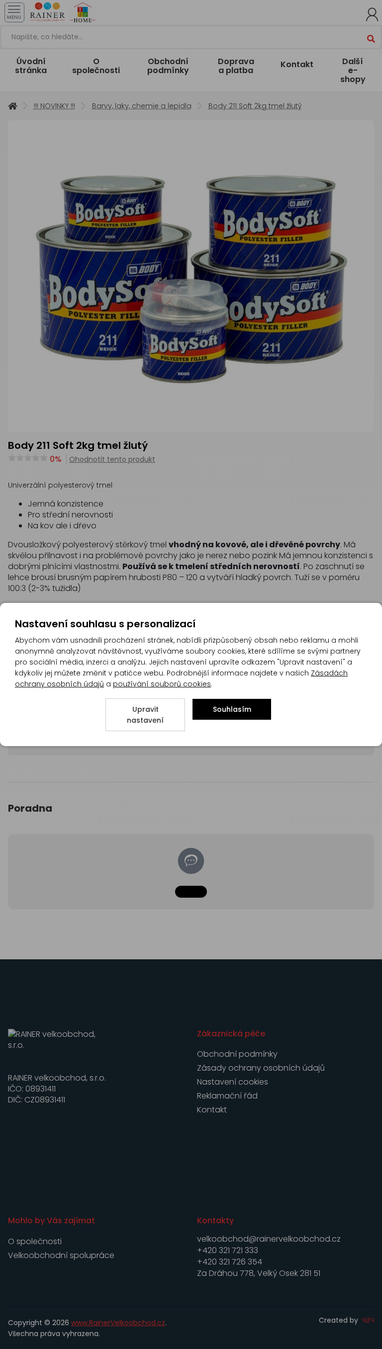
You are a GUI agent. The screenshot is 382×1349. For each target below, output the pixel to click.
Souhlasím (232, 709)
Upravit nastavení (145, 714)
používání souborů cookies (162, 684)
